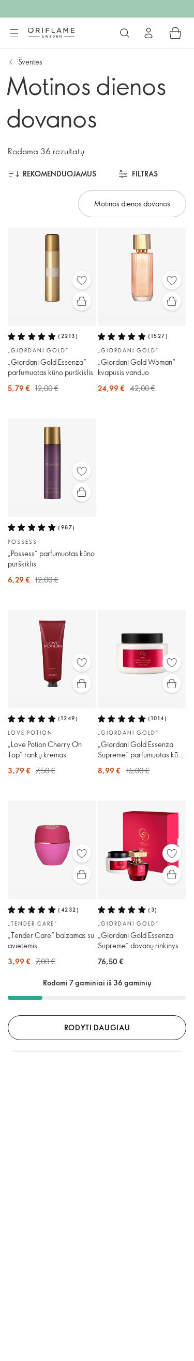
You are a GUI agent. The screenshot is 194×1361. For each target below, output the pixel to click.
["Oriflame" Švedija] (51, 32)
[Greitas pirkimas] (81, 301)
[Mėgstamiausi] (81, 280)
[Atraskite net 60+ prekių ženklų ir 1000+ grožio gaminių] (124, 33)
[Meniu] (14, 33)
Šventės (30, 62)
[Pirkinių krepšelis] (175, 33)
